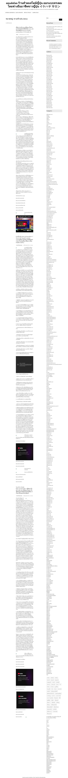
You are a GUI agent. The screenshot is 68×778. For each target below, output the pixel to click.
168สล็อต (48, 117)
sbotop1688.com (49, 448)
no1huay (48, 357)
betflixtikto (48, 177)
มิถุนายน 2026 (49, 57)
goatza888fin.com (49, 264)
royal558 (48, 436)
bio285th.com (48, 190)
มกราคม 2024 (49, 96)
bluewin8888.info (49, 192)
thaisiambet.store (49, 497)
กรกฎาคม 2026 (49, 56)
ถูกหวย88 (48, 563)
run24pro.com (49, 440)
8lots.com (48, 130)
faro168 (47, 237)
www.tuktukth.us (49, 541)
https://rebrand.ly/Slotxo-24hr (20, 202)
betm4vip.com (49, 180)
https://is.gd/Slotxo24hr (19, 210)
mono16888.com (49, 346)
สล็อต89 (48, 616)
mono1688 (48, 345)
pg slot (47, 720)
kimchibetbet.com (49, 299)
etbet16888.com (49, 235)
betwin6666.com (49, 188)
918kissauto (48, 137)
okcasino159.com (49, 360)
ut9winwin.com (49, 525)
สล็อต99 (48, 618)
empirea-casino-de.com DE (51, 229)
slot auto (48, 467)
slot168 (47, 474)
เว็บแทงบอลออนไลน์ (50, 664)
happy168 (48, 270)
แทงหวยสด (48, 668)
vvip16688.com (49, 533)
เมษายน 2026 (49, 60)
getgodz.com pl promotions (51, 260)
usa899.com (48, 524)
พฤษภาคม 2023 (49, 107)
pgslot (47, 721)
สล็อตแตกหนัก (49, 637)
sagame (47, 443)
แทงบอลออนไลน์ (49, 666)
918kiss (47, 732)
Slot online (48, 758)
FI (46, 240)
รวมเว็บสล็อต (49, 596)
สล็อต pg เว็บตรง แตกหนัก (51, 606)
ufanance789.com (49, 516)
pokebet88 (48, 408)
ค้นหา (61, 19)
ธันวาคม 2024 (49, 82)
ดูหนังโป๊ (47, 769)
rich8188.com (48, 432)
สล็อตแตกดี (48, 635)
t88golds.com (48, 491)
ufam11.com (48, 513)
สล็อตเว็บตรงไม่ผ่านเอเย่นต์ (51, 631)
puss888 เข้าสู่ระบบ (50, 423)
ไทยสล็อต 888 (49, 673)
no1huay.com (48, 358)
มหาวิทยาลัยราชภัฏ (50, 594)
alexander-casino (49, 153)
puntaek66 (48, 420)
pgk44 (47, 385)
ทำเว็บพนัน (48, 575)
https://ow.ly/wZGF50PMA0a (20, 200)
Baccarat (48, 165)
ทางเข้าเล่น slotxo (19, 245)
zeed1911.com (49, 549)
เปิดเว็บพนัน (48, 650)
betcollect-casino (49, 176)
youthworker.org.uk (50, 545)
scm (47, 451)
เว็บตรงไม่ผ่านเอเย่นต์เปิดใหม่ (52, 655)
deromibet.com (49, 220)
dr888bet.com (48, 224)
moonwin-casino (49, 348)
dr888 (47, 223)
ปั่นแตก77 (48, 588)
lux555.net (48, 325)
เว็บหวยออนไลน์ (49, 738)
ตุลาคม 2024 (48, 84)
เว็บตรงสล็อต (49, 653)
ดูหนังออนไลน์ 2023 (50, 693)
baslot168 (48, 170)
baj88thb (48, 166)
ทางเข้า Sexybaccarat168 (51, 571)
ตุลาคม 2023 (48, 100)
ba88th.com (48, 161)
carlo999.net (48, 203)
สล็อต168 (48, 608)
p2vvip (47, 365)
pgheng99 (48, 384)
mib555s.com (48, 341)
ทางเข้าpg (48, 572)
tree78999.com (49, 506)
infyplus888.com (49, 287)
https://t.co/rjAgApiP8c (19, 207)
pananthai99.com (49, 368)
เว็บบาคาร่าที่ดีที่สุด (50, 657)
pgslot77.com (48, 393)
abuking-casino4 (49, 145)
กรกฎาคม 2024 (49, 88)
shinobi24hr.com (49, 461)
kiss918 (47, 302)
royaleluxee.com (49, 439)
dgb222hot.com (49, 221)
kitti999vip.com (49, 303)
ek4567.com (48, 228)
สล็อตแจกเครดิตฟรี (50, 633)
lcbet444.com (48, 309)
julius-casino (48, 298)
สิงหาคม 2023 (49, 103)
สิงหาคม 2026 (49, 55)
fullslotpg (48, 250)
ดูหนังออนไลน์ (49, 560)
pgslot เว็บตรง (49, 388)
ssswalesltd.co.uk (49, 487)
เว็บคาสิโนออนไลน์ (49, 754)
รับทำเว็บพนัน (49, 598)
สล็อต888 (48, 615)
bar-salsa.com (48, 169)
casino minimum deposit (50, 207)
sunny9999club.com (50, 490)
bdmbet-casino (49, 172)
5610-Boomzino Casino (50, 127)
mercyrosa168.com (49, 338)
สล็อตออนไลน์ (49, 625)
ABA (47, 139)
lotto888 (47, 322)
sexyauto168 (48, 454)
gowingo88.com (49, 268)
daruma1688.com (49, 217)
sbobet (47, 447)
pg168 (47, 377)
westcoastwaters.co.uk (50, 537)
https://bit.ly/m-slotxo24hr (20, 198)
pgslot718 (48, 391)
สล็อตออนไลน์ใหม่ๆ (49, 753)
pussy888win (48, 427)
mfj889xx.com (49, 340)
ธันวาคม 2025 (49, 65)
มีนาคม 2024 (48, 94)
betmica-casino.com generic (51, 181)
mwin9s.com (48, 350)
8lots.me (48, 133)
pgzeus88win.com (49, 401)
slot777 (47, 475)
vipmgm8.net (48, 530)
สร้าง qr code (48, 600)
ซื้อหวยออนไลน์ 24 (50, 557)
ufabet (47, 509)
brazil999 (48, 197)
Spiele (47, 481)
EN (47, 231)
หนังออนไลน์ (48, 639)
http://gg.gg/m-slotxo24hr (20, 479)
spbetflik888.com (49, 479)
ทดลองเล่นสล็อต (58, 693)
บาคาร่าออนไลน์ (49, 580)
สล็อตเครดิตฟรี (49, 626)
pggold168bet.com (49, 381)
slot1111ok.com (49, 473)
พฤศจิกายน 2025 (49, 67)
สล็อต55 (48, 611)
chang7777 (48, 209)
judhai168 (48, 297)
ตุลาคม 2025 (48, 68)
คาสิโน (47, 553)
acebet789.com (49, 146)
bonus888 (48, 196)
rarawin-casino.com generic (51, 428)
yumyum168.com (49, 547)
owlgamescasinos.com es (51, 362)
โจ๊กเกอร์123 (48, 670)
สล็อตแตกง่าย (49, 634)
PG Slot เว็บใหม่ (49, 376)
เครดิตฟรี (48, 649)
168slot (47, 115)
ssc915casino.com (49, 485)
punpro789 (48, 419)
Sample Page (35, 12)
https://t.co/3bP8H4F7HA (20, 689)
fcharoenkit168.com (50, 239)
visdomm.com (49, 532)
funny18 (47, 252)
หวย (47, 645)
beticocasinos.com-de (50, 178)
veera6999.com (49, 526)
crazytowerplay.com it (50, 213)
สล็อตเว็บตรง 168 (49, 629)
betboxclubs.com (49, 174)
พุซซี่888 (48, 592)
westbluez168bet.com (50, 534)
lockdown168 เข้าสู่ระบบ (51, 317)
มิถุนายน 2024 (49, 90)
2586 (47, 125)
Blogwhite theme (42, 777)
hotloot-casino (49, 276)
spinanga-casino (49, 482)
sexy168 (47, 453)
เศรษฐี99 (48, 665)
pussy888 (47, 729)
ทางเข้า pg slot (49, 569)
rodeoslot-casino (49, 435)
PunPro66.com (49, 415)
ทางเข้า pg (48, 568)
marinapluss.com (49, 333)
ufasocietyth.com (49, 517)
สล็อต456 (48, 610)
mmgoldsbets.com (49, 344)
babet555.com (49, 164)
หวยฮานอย (48, 646)
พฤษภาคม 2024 (49, 91)
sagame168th (48, 444)
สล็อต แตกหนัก (49, 607)
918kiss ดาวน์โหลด (50, 135)
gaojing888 (48, 256)
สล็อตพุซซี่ (48, 623)
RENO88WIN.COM (50, 430)
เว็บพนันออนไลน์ (49, 659)
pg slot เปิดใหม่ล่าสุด (50, 373)
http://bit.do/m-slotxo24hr (20, 461)
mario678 (48, 334)
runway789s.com (49, 442)
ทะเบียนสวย (48, 567)
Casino (47, 205)
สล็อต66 (48, 612)
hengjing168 (48, 271)
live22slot (48, 314)
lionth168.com (49, 310)
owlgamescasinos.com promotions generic (54, 364)
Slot (47, 466)
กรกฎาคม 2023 (49, 104)
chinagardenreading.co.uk (51, 211)
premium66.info (49, 410)
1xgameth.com (49, 123)
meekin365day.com (49, 337)
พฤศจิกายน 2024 (49, 83)
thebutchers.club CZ (50, 498)
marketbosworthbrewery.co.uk (51, 336)
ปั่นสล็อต (48, 586)
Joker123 (48, 293)
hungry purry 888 (49, 280)
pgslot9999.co (49, 396)
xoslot (24, 113)
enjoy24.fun (48, 232)
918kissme (48, 138)
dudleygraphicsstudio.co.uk (51, 227)
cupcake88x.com (49, 216)
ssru (47, 486)
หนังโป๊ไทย (48, 770)
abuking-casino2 (49, 143)
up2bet (47, 522)
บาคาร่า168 (48, 579)
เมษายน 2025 (49, 76)
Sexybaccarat (48, 455)
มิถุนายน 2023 (49, 106)
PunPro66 (48, 414)
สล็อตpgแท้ (48, 621)
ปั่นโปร (47, 739)
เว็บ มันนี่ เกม (49, 651)
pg (46, 723)
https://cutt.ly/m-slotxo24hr (20, 466)
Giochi (47, 263)
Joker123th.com (49, 295)
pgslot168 (48, 389)
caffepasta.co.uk (49, 201)
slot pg (47, 470)
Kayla (28, 34)
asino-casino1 (48, 157)
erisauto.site (48, 233)
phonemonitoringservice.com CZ (52, 405)
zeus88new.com (49, 552)
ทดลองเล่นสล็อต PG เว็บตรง (51, 565)
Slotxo (17, 34)
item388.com (48, 289)
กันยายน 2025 (49, 69)
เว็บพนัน (48, 658)
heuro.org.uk (48, 272)
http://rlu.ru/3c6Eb (19, 481)
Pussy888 (48, 426)
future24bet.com (49, 254)
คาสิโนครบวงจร (49, 555)
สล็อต (47, 602)
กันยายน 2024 (49, 86)
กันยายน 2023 (49, 102)
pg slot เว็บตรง (49, 375)
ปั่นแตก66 (48, 587)
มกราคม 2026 (49, 64)
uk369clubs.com (49, 520)
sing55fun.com (49, 462)
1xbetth (47, 122)
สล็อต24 (21, 498)
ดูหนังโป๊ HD (48, 771)
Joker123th (48, 294)
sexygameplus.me (49, 458)
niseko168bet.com (49, 354)
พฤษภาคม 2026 (49, 59)
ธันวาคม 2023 (49, 98)
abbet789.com (49, 142)
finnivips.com (48, 242)
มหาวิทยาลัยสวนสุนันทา (51, 595)
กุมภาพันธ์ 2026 (49, 63)
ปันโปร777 (48, 584)
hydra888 (48, 283)
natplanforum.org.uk (50, 352)
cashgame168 (48, 204)
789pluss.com (48, 129)
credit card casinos (49, 215)
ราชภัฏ (47, 599)
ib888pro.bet (48, 285)
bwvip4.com (48, 199)
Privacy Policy (27, 12)
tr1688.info (48, 504)
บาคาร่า (53, 695)
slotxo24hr (48, 478)
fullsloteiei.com (49, 248)
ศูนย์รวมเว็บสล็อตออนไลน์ (51, 759)
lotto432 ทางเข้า (49, 319)
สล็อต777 (48, 614)
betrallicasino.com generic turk (52, 184)
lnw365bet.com (49, 315)
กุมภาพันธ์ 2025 (49, 79)
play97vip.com (49, 407)
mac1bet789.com (49, 329)
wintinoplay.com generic (50, 540)
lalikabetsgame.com (50, 306)
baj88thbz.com (49, 168)
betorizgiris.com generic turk (51, 182)
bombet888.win (49, 193)
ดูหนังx (47, 559)
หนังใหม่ (48, 643)
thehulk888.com (49, 500)
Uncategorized (49, 521)
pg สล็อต (56, 686)
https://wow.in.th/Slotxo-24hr (20, 205)
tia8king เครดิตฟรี (54, 691)
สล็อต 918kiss (49, 603)
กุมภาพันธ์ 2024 (49, 95)
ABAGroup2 (48, 141)
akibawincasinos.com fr (50, 151)
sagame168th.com (49, 446)
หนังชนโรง (48, 638)
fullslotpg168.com (49, 251)
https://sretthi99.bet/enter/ (51, 278)
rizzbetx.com (48, 434)
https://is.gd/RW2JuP (19, 476)
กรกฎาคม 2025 (49, 72)
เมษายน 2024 (49, 92)
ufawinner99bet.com (50, 518)
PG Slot (47, 372)
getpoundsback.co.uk (50, 262)
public (47, 412)
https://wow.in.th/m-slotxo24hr (20, 474)
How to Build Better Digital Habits (52, 31)
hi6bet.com (48, 274)
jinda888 (48, 291)
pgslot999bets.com (49, 397)
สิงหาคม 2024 (49, 87)
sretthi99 (48, 483)
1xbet (47, 121)
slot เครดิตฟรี (49, 471)
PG (47, 371)
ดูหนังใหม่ (48, 561)
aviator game (48, 160)
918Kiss (47, 134)
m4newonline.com (49, 326)
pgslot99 (48, 395)
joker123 (47, 734)
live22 (47, 313)
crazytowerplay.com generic (51, 212)
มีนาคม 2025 (48, 78)
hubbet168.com (49, 279)
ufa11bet (48, 508)
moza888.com (49, 349)
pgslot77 (48, 392)
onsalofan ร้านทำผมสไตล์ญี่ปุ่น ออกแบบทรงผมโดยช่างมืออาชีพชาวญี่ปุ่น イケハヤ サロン (34, 4)
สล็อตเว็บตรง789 (49, 630)
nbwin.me (48, 353)
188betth (48, 119)
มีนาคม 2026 (48, 61)
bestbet (47, 173)
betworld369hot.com (50, 189)
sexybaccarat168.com (50, 457)
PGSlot (47, 387)
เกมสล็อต (54, 709)
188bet (47, 118)
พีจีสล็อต (48, 591)
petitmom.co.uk (49, 369)
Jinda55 (47, 290)
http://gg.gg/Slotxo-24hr (28, 212)
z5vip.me (48, 548)
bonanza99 (48, 194)
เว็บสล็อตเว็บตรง (49, 661)
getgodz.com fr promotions (51, 259)
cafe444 (47, 200)
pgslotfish (48, 399)
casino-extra (48, 208)
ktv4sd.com (48, 305)
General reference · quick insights (14, 12)
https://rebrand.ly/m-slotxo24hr (21, 686)
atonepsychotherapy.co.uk (51, 158)
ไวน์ (47, 674)
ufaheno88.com (49, 512)
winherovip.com (49, 539)
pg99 (47, 380)
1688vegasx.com (49, 114)
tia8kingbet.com (49, 501)
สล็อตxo (23, 659)
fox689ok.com (49, 246)
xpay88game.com (49, 543)
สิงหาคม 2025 (49, 71)
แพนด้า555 (48, 669)
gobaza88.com (49, 267)
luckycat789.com (49, 323)
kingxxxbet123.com (50, 301)
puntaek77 (48, 422)
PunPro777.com (49, 418)
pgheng (47, 383)
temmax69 (48, 496)
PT (46, 411)
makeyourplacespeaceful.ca (51, 332)
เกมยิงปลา (48, 647)
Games (47, 255)
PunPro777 (48, 416)
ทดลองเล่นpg (49, 564)
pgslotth (47, 400)
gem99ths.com (49, 258)
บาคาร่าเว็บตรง (49, 582)
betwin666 (48, 186)
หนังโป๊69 (48, 642)
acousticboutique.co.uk (50, 147)
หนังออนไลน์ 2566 (49, 641)
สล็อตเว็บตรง (49, 627)
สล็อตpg (48, 619)
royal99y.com (48, 438)
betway (47, 185)
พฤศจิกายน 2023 (49, 99)
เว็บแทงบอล (48, 662)
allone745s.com (49, 154)
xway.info (48, 544)
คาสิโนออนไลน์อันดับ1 (50, 757)
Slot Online (48, 469)
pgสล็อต (48, 404)
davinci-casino (49, 219)
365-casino (48, 126)
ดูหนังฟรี (47, 765)
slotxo (17, 39)
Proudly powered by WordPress (28, 777)
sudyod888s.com (49, 489)
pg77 (47, 379)
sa (46, 727)
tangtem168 (48, 494)
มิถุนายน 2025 (49, 74)
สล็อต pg (48, 604)
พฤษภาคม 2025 (49, 75)
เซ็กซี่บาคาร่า (49, 711)
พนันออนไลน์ (49, 590)
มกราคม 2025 (49, 80)
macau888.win (49, 330)
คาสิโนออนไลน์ (49, 556)
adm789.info (48, 149)
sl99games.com (49, 465)
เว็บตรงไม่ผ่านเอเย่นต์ (50, 654)
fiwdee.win (48, 244)
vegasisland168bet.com (50, 528)
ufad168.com (48, 510)
